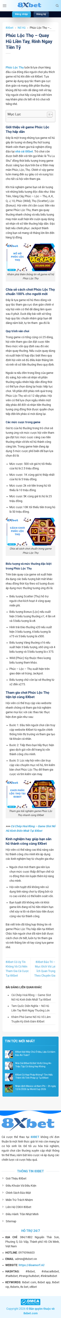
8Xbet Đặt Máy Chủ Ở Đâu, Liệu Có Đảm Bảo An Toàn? (35, 1053)
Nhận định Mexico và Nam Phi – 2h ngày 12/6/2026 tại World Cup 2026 (35, 1088)
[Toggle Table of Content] (48, 114)
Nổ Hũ (22, 27)
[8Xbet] (31, 6)
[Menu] (4, 5)
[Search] (57, 5)
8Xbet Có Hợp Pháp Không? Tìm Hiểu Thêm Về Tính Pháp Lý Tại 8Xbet (34, 1076)
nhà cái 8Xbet (24, 151)
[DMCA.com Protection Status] (30, 1301)
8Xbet (9, 27)
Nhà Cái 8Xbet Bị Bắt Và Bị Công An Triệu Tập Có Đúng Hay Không (33, 1065)
